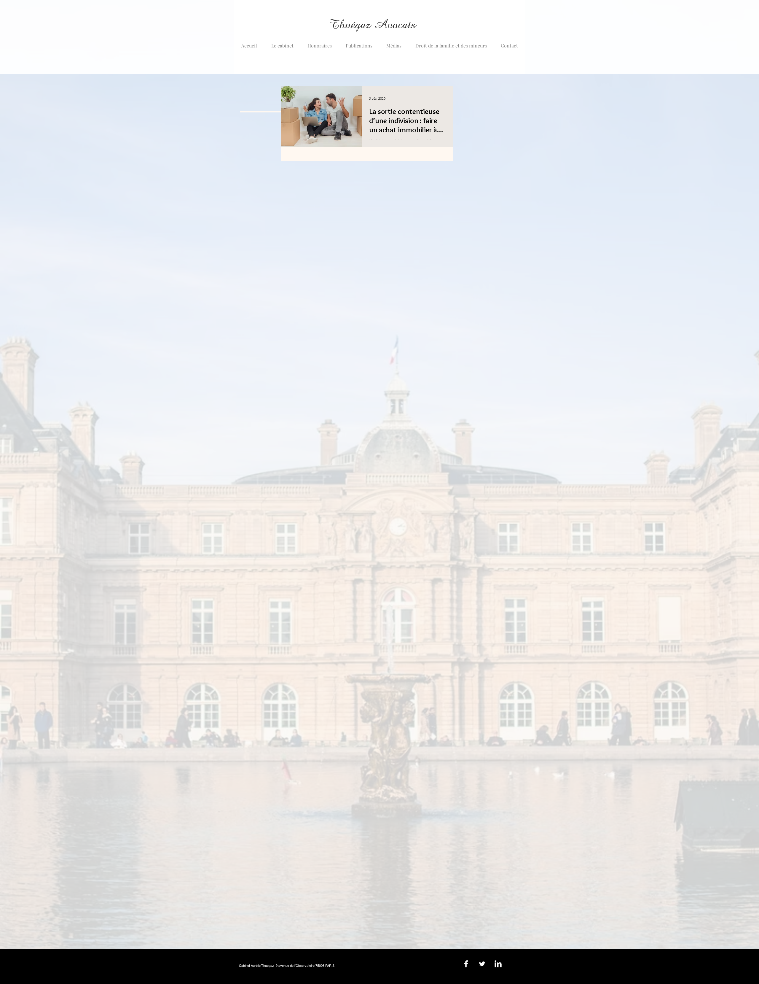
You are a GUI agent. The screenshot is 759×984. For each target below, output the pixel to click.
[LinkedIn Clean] (498, 963)
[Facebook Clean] (466, 963)
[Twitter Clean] (482, 963)
